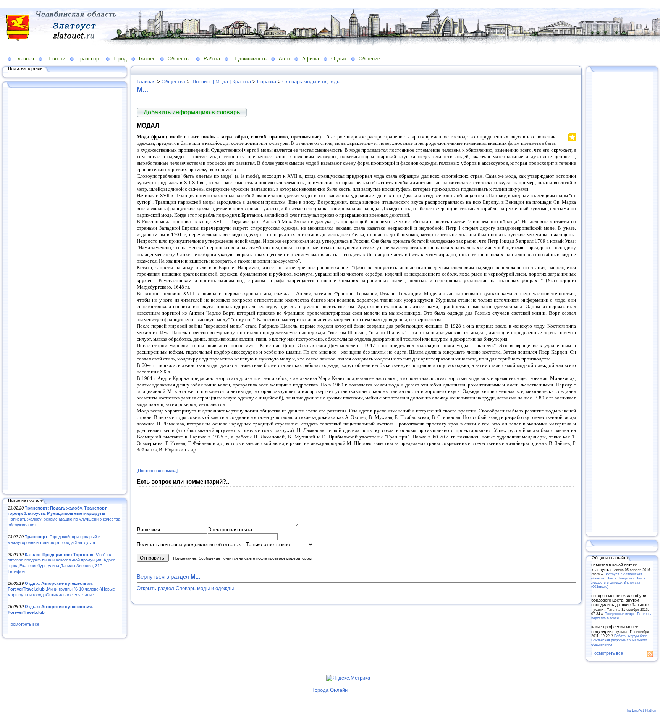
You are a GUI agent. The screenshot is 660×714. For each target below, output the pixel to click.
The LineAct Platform (641, 710)
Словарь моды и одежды (311, 81)
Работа (212, 59)
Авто (284, 59)
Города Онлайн (330, 690)
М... (142, 89)
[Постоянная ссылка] (157, 470)
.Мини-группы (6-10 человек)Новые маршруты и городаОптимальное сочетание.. (61, 589)
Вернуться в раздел (168, 576)
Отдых (338, 59)
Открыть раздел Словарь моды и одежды (185, 588)
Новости (55, 59)
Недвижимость (249, 59)
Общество (179, 59)
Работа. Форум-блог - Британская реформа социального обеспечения (620, 640)
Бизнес (147, 59)
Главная (24, 59)
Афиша (310, 59)
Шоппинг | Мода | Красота (221, 81)
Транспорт (89, 59)
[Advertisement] (65, 289)
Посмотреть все (23, 624)
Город (120, 59)
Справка (266, 81)
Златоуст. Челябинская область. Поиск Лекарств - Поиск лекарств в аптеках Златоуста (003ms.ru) (618, 580)
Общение (369, 59)
